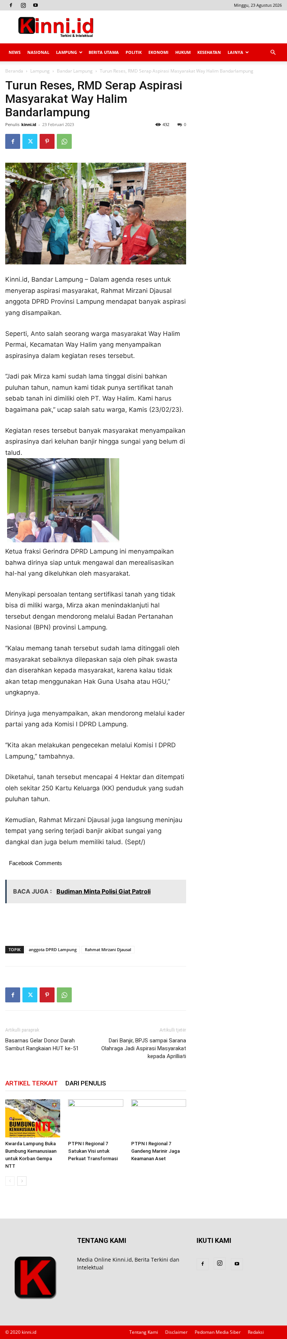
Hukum (183, 52)
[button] (273, 52)
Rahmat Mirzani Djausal (108, 949)
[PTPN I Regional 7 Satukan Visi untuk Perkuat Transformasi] (95, 1118)
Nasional (38, 52)
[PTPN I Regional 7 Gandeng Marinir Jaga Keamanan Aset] (158, 1118)
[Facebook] (10, 5)
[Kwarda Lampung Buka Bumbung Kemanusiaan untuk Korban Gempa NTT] (32, 1118)
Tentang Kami (143, 1332)
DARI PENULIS (85, 1083)
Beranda (14, 71)
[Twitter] (29, 141)
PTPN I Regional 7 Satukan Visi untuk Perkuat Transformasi (93, 1151)
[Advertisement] (194, 27)
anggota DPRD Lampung (53, 949)
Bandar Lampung (75, 71)
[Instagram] (23, 5)
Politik (134, 52)
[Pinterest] (47, 141)
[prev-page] (10, 1181)
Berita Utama (104, 52)
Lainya (235, 52)
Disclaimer (176, 1332)
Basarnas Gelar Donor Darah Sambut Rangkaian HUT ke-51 (42, 1044)
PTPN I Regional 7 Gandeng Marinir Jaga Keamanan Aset (155, 1151)
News (15, 52)
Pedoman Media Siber (218, 1332)
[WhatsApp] (64, 141)
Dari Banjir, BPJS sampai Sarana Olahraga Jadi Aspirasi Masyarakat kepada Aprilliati (143, 1048)
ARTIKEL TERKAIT (31, 1083)
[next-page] (22, 1181)
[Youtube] (35, 5)
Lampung (66, 52)
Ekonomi (158, 52)
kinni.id (28, 124)
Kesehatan (209, 52)
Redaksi (256, 1332)
